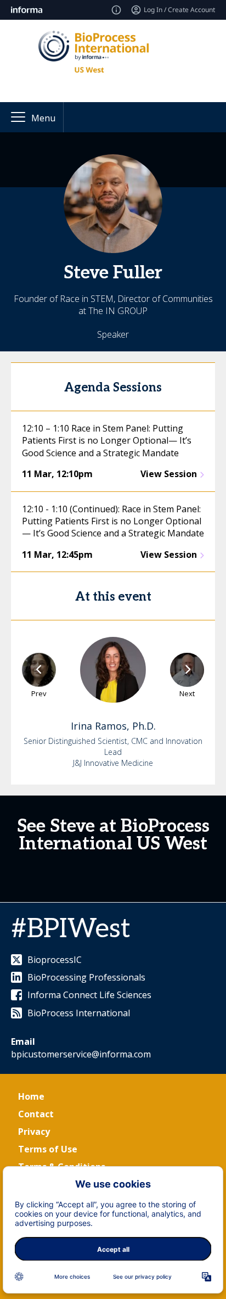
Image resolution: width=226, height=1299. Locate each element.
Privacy (34, 1132)
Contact (36, 1114)
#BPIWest (71, 929)
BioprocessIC (54, 960)
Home (31, 1096)
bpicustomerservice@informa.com (81, 1054)
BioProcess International (78, 1013)
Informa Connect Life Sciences (89, 995)
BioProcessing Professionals (86, 977)
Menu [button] (43, 118)
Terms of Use (47, 1149)
